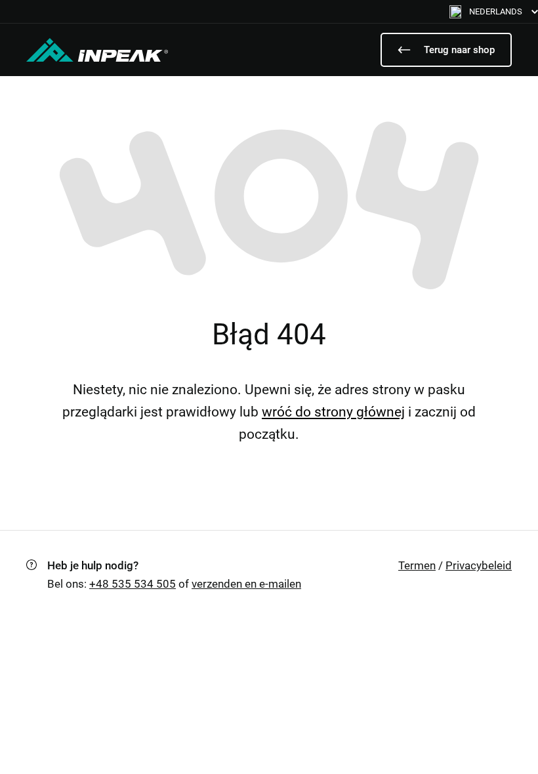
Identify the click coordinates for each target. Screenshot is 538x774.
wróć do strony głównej (333, 412)
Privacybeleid (478, 565)
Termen (417, 565)
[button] (493, 11)
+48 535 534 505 (132, 583)
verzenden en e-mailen (246, 583)
